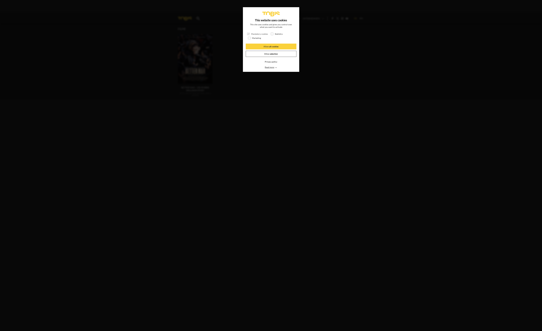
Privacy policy (271, 62)
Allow (271, 46)
